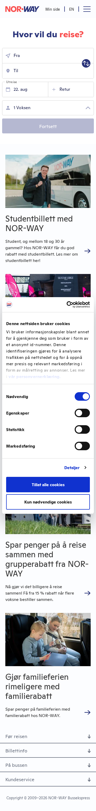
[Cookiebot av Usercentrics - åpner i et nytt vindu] (68, 304)
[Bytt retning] (86, 63)
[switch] (82, 413)
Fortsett (48, 126)
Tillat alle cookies (48, 484)
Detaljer (72, 467)
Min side (52, 8)
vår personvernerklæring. (35, 376)
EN (71, 8)
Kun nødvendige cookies (48, 502)
